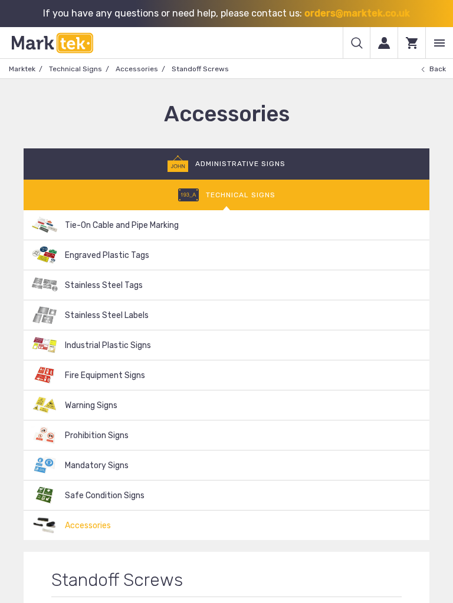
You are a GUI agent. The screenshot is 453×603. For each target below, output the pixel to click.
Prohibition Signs (97, 435)
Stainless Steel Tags (104, 285)
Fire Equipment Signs (105, 375)
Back (437, 69)
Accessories (137, 69)
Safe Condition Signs (105, 496)
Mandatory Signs (97, 465)
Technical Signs (75, 69)
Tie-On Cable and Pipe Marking (122, 225)
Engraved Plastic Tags (107, 255)
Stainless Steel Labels (107, 315)
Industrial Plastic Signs (108, 345)
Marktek (22, 69)
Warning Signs (91, 405)
